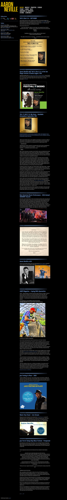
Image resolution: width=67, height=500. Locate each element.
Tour (21, 9)
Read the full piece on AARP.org (25, 369)
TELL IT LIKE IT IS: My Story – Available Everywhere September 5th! (31, 115)
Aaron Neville (9, 7)
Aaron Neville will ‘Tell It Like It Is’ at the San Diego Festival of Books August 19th (34, 72)
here (42, 22)
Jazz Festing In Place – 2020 (28, 375)
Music (27, 7)
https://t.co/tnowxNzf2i (4, 37)
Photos (33, 7)
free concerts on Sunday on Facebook (30, 351)
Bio (31, 9)
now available (44, 21)
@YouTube (3, 31)
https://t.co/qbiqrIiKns (6, 27)
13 (23, 493)
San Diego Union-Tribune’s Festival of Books (37, 75)
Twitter (8, 19)
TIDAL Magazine (43, 263)
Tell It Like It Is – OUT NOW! (28, 18)
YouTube (12, 19)
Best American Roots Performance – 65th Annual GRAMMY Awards (35, 196)
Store (22, 13)
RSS (15, 19)
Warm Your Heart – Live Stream (29, 415)
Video (40, 7)
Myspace (4, 19)
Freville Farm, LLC (40, 417)
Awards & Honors (26, 11)
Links (27, 9)
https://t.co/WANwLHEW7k (5, 34)
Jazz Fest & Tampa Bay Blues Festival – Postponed (35, 441)
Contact (28, 13)
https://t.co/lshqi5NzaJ (9, 30)
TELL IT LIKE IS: (39, 180)
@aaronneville (3, 24)
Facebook (1, 19)
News (22, 7)
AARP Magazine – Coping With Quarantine (33, 291)
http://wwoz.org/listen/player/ (34, 381)
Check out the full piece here (42, 264)
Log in (10, 498)
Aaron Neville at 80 (26, 261)
